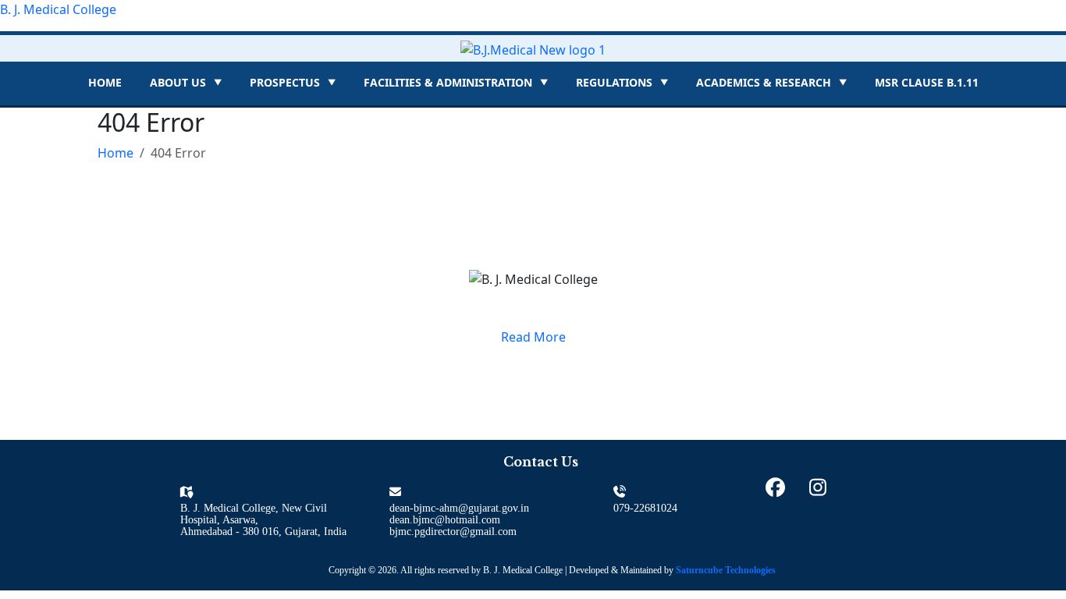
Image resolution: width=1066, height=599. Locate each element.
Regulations (622, 82)
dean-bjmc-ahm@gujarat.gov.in (459, 508)
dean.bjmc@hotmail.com (444, 520)
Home (105, 82)
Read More (533, 337)
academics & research (771, 82)
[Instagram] (817, 487)
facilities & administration (456, 82)
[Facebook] (774, 487)
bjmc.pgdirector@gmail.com (453, 531)
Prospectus (293, 82)
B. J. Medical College (58, 9)
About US (186, 82)
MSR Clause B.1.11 (927, 82)
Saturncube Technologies (726, 570)
